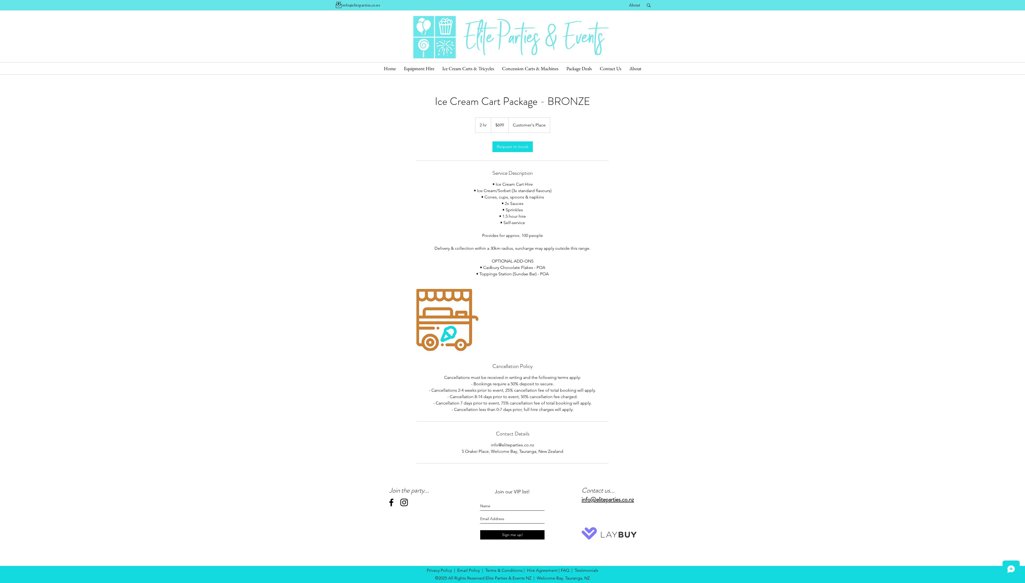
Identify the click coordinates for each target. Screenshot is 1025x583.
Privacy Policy (439, 570)
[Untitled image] (447, 320)
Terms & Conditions (504, 570)
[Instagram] (404, 502)
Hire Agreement (542, 570)
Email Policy (468, 570)
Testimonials (586, 570)
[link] (512, 146)
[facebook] (391, 502)
